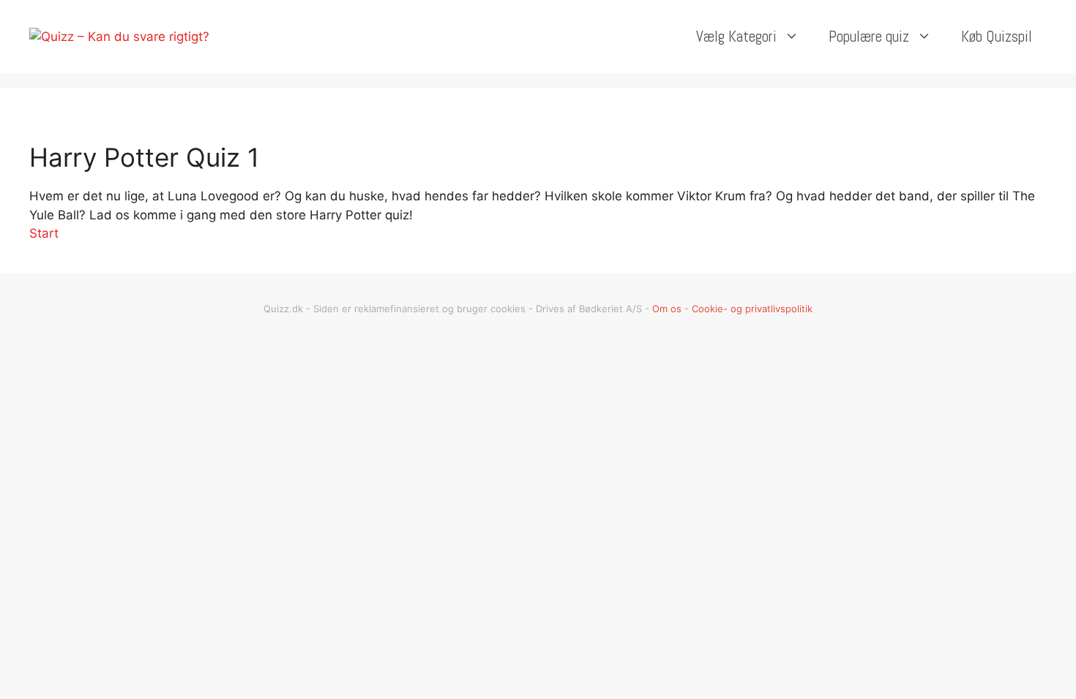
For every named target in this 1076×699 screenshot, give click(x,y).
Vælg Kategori (736, 36)
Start (44, 233)
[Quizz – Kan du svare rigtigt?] (119, 36)
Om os (666, 308)
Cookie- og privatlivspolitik (752, 308)
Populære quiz (869, 36)
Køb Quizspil (996, 36)
